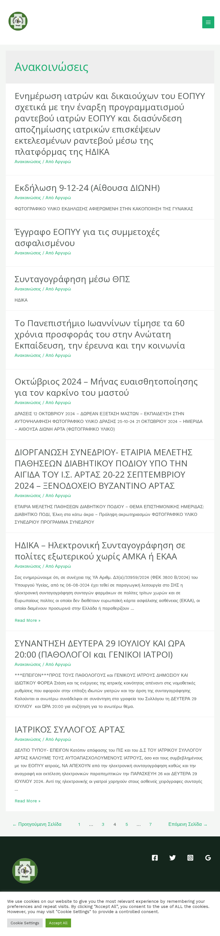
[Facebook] (155, 857)
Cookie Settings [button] (25, 923)
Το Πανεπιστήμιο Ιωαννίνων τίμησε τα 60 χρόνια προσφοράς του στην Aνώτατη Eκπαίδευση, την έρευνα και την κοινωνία (100, 334)
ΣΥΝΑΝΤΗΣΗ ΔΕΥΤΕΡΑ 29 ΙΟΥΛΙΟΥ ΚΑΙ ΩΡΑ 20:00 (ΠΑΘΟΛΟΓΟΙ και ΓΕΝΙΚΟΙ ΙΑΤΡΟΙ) (100, 648)
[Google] (208, 857)
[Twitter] (172, 857)
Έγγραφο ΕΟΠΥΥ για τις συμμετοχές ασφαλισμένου (87, 237)
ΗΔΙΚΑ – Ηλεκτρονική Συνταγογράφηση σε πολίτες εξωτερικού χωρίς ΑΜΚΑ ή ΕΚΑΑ (100, 550)
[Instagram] (190, 857)
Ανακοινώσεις (28, 161)
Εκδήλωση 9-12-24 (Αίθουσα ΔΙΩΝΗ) (87, 187)
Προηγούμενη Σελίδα (36, 824)
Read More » (27, 620)
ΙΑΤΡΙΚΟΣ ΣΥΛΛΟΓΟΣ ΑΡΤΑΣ (70, 729)
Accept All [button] (58, 923)
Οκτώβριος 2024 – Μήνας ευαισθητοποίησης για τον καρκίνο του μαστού (106, 386)
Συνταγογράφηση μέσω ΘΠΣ (72, 279)
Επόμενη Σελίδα (188, 824)
